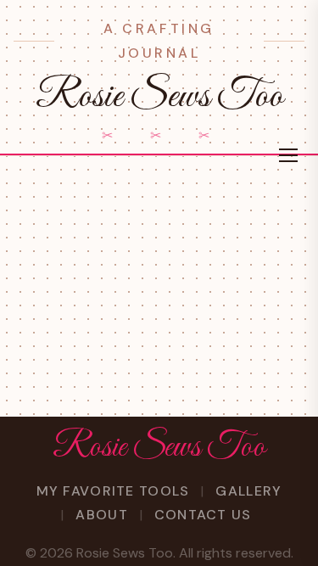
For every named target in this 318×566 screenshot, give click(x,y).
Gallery (248, 491)
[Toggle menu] (288, 155)
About (101, 515)
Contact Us (203, 515)
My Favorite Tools (113, 491)
